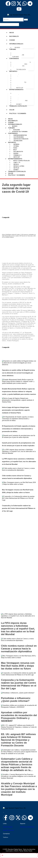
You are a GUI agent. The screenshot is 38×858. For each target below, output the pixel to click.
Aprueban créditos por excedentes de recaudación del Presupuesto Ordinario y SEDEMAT (19, 716)
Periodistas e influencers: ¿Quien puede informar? (16, 699)
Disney (19, 104)
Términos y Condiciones (27, 827)
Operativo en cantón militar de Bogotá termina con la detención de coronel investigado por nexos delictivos (18, 372)
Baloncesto (18, 151)
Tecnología (21, 69)
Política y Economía (17, 113)
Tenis (15, 148)
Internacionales (16, 44)
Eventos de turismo (18, 55)
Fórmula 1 (17, 155)
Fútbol (16, 146)
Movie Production (8, 830)
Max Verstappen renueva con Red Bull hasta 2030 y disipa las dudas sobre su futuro (17, 666)
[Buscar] (26, 19)
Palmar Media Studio (25, 851)
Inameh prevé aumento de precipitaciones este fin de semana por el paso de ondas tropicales (18, 589)
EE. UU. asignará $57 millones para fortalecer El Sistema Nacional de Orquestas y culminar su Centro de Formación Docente (18, 740)
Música (16, 164)
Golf (15, 149)
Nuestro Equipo (8, 827)
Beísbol (16, 144)
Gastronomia (18, 137)
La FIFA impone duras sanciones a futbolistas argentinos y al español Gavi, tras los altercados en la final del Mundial (19, 461)
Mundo (17, 47)
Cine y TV (16, 162)
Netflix (16, 168)
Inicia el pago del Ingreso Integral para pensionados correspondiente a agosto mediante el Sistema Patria (16, 410)
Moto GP (19, 88)
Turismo (11, 128)
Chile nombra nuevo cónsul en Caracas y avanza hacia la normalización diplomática (19, 648)
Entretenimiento (16, 89)
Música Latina (18, 166)
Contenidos (13, 133)
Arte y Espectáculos (18, 94)
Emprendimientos (20, 135)
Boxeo (15, 153)
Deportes (12, 142)
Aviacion (16, 130)
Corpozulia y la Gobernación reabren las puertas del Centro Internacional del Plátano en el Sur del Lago (18, 508)
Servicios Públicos (18, 66)
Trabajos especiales (18, 106)
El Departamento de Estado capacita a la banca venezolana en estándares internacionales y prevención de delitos (18, 428)
